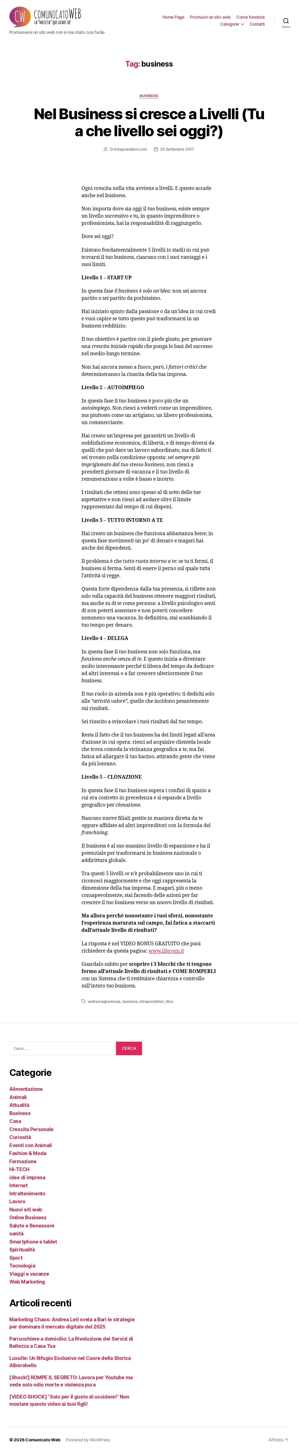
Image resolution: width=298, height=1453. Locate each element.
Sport (16, 1258)
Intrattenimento (27, 1193)
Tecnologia (22, 1266)
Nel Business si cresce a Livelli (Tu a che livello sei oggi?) (149, 122)
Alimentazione (26, 1089)
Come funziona (250, 17)
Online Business (28, 1217)
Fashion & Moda (27, 1153)
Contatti (257, 24)
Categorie (229, 24)
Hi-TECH (19, 1169)
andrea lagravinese (104, 1001)
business (130, 1001)
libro (169, 1001)
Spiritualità (22, 1250)
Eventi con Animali (30, 1145)
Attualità (19, 1105)
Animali (18, 1097)
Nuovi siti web (25, 1210)
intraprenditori (151, 1001)
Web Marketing (27, 1282)
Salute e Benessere (31, 1226)
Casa (15, 1121)
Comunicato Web (42, 1439)
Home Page (173, 17)
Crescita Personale (31, 1129)
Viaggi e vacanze (29, 1274)
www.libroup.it (166, 950)
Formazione (22, 1161)
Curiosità (20, 1137)
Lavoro (17, 1201)
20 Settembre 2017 (177, 149)
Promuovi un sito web (210, 17)
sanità (16, 1234)
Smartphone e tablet (33, 1242)
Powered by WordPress (88, 1439)
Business (149, 96)
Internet (18, 1185)
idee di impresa (27, 1177)
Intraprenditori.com (130, 149)
